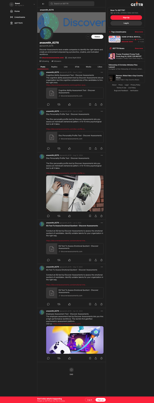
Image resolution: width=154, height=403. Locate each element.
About (114, 85)
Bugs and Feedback (121, 90)
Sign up (101, 400)
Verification (134, 90)
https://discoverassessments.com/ (67, 324)
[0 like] (72, 104)
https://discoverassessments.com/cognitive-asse (66, 85)
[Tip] (101, 104)
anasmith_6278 (52, 72)
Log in (89, 400)
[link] (77, 72)
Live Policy (132, 88)
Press (121, 85)
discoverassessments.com (71, 96)
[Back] (43, 3)
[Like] (69, 104)
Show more (139, 32)
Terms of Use (121, 88)
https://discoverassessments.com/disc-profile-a (66, 129)
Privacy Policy (135, 85)
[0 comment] (51, 104)
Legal (127, 85)
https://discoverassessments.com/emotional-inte (66, 241)
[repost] (59, 104)
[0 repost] (62, 104)
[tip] (48, 104)
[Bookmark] (90, 104)
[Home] (137, 3)
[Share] (96, 104)
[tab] (43, 66)
